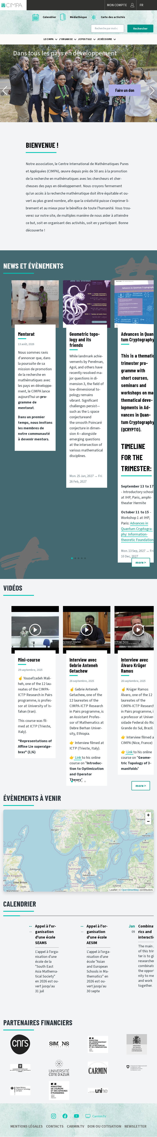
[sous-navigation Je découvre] (117, 39)
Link (78, 757)
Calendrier (49, 17)
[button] (5, 90)
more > (141, 562)
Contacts (55, 1126)
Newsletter (135, 1126)
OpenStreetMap (130, 889)
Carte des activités (113, 17)
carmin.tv (75, 1126)
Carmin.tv (99, 1116)
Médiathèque (78, 17)
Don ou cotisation (104, 1126)
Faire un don (124, 90)
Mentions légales (26, 1126)
